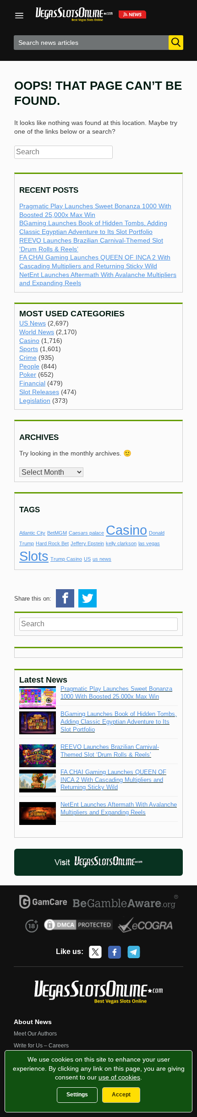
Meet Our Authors (35, 1033)
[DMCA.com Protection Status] (78, 926)
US (87, 559)
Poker (27, 374)
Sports (28, 348)
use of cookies (119, 1077)
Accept (121, 1094)
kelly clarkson (121, 543)
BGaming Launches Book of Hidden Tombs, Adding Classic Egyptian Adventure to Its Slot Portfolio (118, 721)
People (29, 366)
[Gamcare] (43, 903)
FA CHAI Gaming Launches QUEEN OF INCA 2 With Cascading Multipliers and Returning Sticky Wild (113, 780)
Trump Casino (66, 559)
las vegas (149, 543)
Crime (28, 357)
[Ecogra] (145, 926)
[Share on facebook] (65, 598)
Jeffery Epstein (87, 543)
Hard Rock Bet (52, 543)
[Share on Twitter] (87, 598)
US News (32, 323)
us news (102, 559)
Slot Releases (39, 392)
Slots (34, 556)
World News (36, 332)
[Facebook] (114, 952)
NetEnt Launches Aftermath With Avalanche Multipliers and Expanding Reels (118, 808)
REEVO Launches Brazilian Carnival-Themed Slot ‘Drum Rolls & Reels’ (109, 750)
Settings (77, 1094)
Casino (29, 340)
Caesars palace (86, 533)
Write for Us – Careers (41, 1045)
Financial (32, 383)
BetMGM (57, 533)
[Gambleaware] (126, 903)
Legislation (34, 400)
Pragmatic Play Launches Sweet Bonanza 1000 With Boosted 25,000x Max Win (116, 692)
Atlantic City (32, 533)
